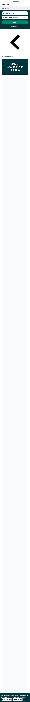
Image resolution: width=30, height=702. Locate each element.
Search (14, 22)
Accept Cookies (6, 699)
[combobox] (15, 13)
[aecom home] (5, 4)
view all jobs (14, 26)
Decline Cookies (17, 699)
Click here (16, 1)
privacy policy (22, 697)
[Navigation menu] (27, 4)
